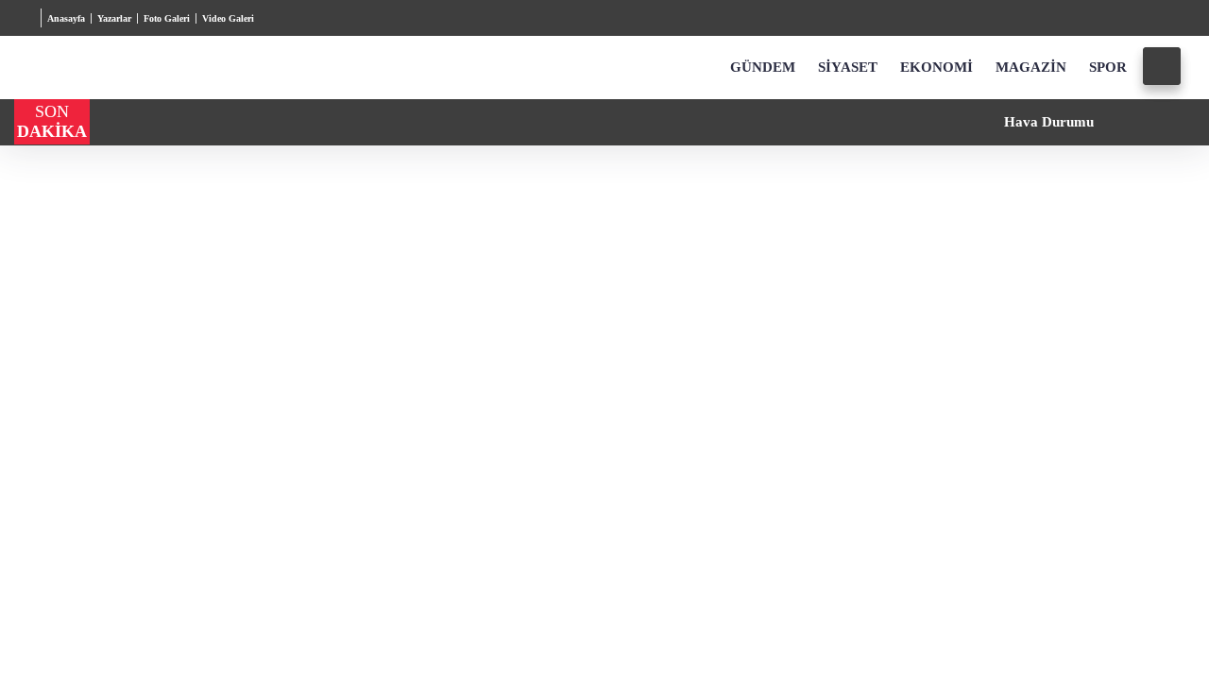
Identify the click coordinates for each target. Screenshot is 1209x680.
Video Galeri (247, 18)
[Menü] (28, 17)
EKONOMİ (935, 68)
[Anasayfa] (701, 68)
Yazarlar (123, 18)
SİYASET (847, 68)
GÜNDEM (762, 68)
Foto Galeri (180, 18)
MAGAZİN (1029, 68)
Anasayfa (69, 18)
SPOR (1106, 68)
